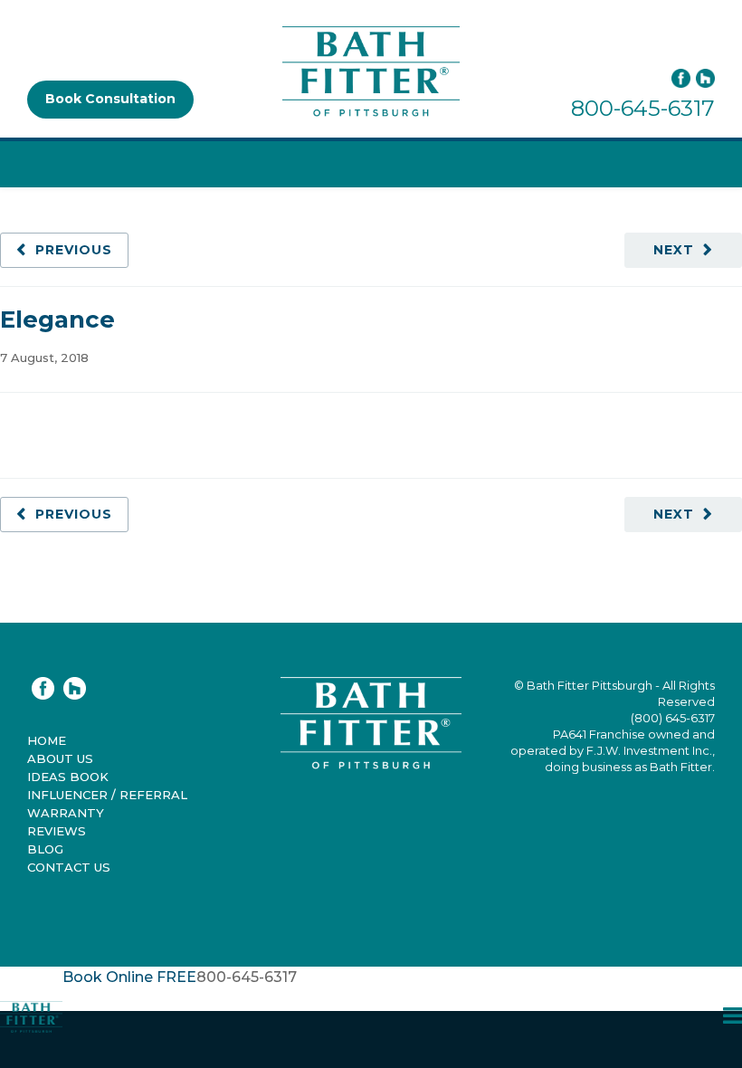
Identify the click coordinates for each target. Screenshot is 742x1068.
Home (46, 740)
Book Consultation (110, 99)
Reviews (56, 831)
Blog (45, 849)
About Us (60, 758)
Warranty (65, 813)
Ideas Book (68, 776)
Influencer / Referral (107, 794)
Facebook (680, 78)
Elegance (57, 319)
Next (673, 250)
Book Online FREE (129, 977)
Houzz (705, 78)
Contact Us (68, 867)
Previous (73, 250)
